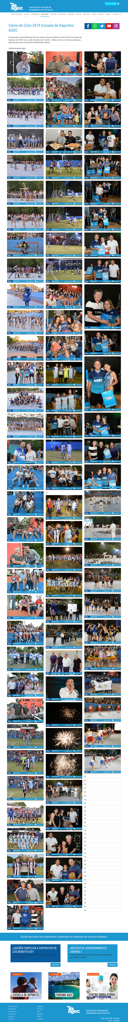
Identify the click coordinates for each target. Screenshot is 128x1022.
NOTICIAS (44, 14)
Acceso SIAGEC (111, 4)
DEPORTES (62, 14)
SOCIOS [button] (26, 14)
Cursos (10, 1019)
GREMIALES (35, 14)
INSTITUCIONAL (17, 14)
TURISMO (71, 14)
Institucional (12, 1006)
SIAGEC (108, 14)
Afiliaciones (12, 1011)
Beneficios (12, 1009)
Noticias (11, 1016)
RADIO (94, 14)
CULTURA (53, 14)
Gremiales (12, 1014)
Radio (39, 1016)
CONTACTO (117, 14)
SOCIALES (86, 14)
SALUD (78, 14)
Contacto (40, 1019)
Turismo (40, 1009)
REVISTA (101, 14)
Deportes (40, 1006)
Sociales (40, 1014)
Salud (39, 1011)
